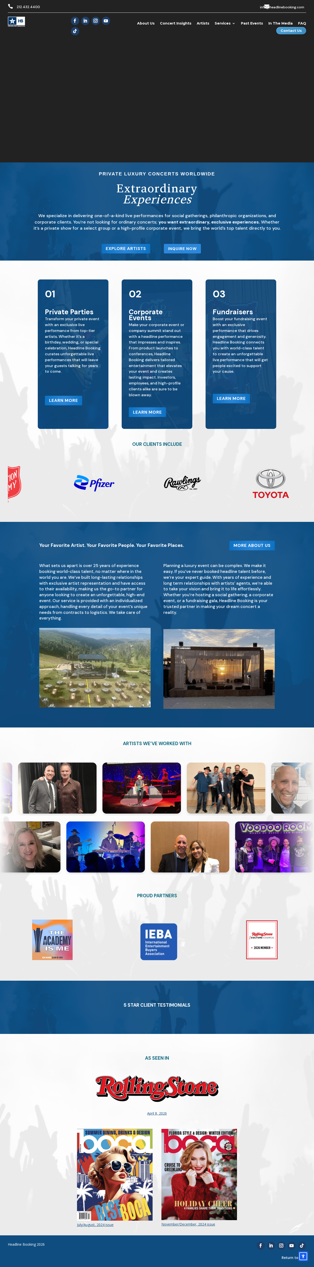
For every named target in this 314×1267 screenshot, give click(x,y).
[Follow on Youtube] (106, 21)
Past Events (252, 23)
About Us (146, 23)
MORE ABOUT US (252, 545)
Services (223, 23)
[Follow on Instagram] (96, 21)
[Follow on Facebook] (75, 21)
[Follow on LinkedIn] (85, 21)
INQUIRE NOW (182, 248)
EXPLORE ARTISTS (126, 248)
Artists (203, 23)
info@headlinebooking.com (282, 7)
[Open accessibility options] (303, 1256)
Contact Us (291, 30)
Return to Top (294, 1257)
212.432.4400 (28, 7)
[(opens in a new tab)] (157, 1124)
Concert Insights (175, 23)
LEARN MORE (63, 400)
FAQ (302, 23)
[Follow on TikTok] (75, 31)
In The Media (280, 23)
